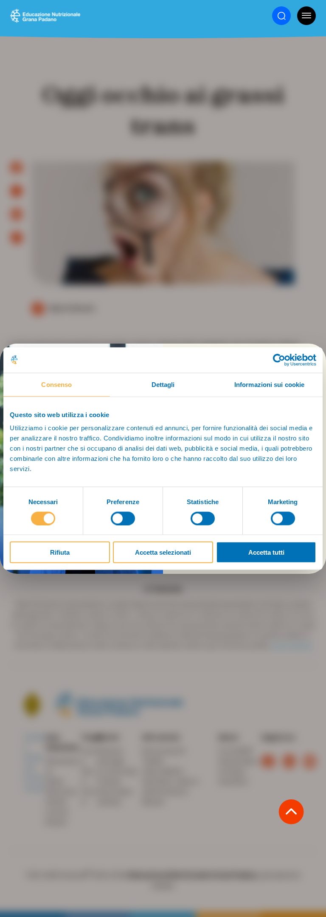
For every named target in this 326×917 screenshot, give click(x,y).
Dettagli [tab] (163, 384)
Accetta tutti (266, 552)
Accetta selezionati (163, 552)
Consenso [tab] (56, 384)
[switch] (123, 518)
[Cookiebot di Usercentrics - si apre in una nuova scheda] (279, 359)
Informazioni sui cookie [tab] (269, 384)
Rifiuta (60, 552)
